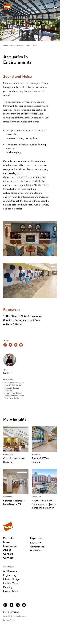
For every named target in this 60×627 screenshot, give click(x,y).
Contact (8, 558)
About (7, 550)
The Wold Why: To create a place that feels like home (14, 384)
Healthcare (36, 551)
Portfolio (8, 538)
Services (8, 566)
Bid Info (6, 612)
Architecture (10, 571)
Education (35, 543)
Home (5, 45)
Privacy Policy (9, 620)
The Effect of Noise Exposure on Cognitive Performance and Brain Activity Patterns (22, 320)
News (12, 45)
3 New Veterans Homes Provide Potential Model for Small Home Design (14, 395)
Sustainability (10, 591)
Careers (8, 554)
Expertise (36, 538)
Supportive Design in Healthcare (12, 389)
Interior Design (11, 579)
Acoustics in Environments (27, 45)
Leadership (10, 546)
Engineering (9, 575)
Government (37, 547)
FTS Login (15, 612)
